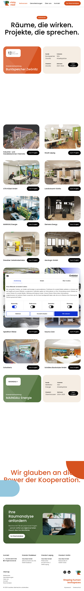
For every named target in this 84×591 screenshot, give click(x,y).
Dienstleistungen (36, 3)
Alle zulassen (66, 313)
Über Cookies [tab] (67, 280)
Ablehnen (18, 313)
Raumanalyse (7, 583)
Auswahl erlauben (42, 313)
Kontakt (57, 3)
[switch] (32, 306)
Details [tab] (42, 280)
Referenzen (23, 3)
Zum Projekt (73, 65)
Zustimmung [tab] (17, 280)
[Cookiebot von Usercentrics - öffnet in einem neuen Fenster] (70, 276)
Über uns (48, 3)
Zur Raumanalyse (72, 3)
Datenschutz (77, 587)
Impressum (67, 587)
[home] (9, 3)
